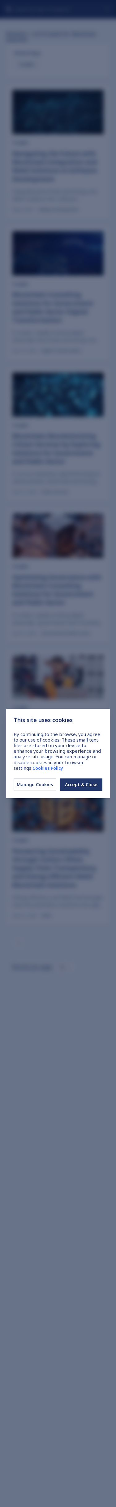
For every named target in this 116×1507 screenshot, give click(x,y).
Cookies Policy (47, 768)
